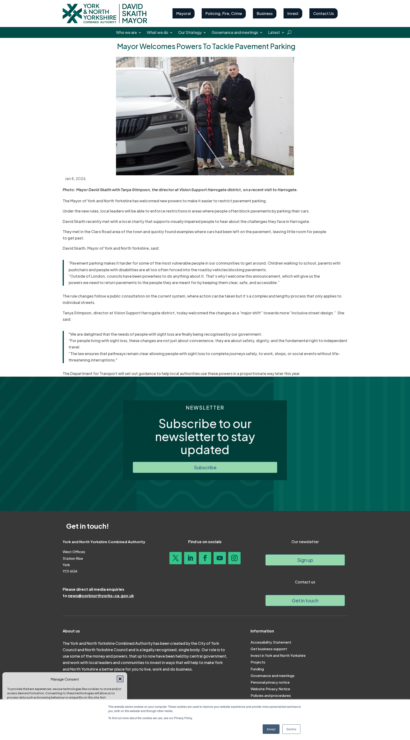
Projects (258, 662)
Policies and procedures (271, 695)
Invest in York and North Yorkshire (278, 655)
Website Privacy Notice (270, 688)
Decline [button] (291, 729)
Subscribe (205, 467)
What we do (157, 33)
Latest (274, 33)
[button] (120, 679)
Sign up (305, 560)
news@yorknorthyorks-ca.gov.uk (101, 595)
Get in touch (305, 600)
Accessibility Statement (271, 642)
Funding (257, 669)
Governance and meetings (235, 33)
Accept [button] (271, 729)
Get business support (269, 648)
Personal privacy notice (270, 682)
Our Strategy (190, 33)
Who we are (126, 33)
